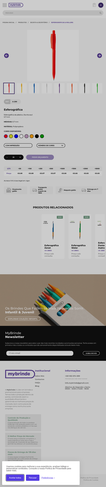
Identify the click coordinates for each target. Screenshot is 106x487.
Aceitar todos (15, 477)
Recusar (33, 477)
